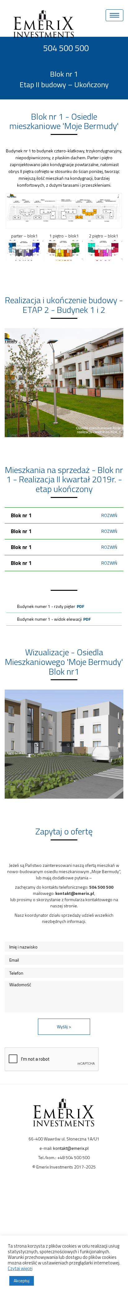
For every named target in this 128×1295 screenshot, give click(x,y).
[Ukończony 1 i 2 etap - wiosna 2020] (64, 382)
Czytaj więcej (20, 1268)
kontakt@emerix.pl (71, 1148)
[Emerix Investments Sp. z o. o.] (46, 13)
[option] (64, 382)
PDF (81, 606)
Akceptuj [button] (22, 1280)
